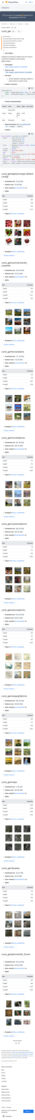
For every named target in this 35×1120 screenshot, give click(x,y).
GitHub (3, 1075)
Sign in (31, 2)
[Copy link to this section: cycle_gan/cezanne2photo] (29, 524)
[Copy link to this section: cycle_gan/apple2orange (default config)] (10, 177)
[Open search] (26, 2)
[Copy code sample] (32, 88)
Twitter (3, 1078)
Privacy (9, 1107)
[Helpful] (12, 27)
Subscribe (28, 1111)
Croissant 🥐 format (21, 15)
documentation (13, 17)
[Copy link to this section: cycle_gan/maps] (19, 782)
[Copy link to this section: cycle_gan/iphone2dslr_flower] (3, 957)
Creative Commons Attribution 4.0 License (22, 1052)
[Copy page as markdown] (19, 31)
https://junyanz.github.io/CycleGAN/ (16, 67)
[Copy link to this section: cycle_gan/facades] (21, 868)
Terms (3, 1107)
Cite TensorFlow (5, 1101)
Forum (3, 1072)
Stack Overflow (5, 1095)
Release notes (5, 1092)
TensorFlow (4, 24)
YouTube (4, 1081)
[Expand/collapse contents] (11, 37)
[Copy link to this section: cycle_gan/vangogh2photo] (29, 696)
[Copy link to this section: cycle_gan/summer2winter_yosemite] (12, 266)
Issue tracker (5, 1089)
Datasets (5, 8)
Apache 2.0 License (28, 1054)
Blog (2, 1070)
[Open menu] (3, 2)
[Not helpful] (15, 27)
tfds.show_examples (17, 213)
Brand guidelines (6, 1098)
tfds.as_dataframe (18, 251)
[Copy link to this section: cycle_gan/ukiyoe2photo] (27, 610)
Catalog (27, 24)
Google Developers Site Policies (19, 1056)
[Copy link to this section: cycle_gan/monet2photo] (27, 438)
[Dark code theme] (29, 88)
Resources (12, 24)
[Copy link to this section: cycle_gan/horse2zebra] (26, 352)
